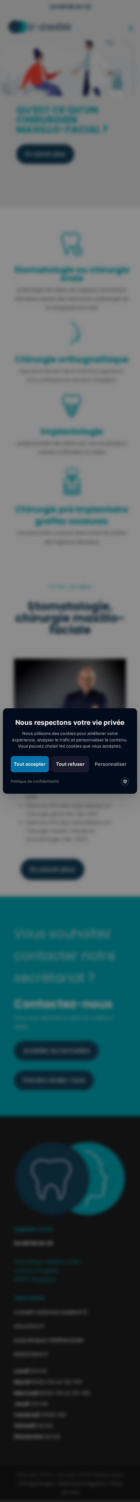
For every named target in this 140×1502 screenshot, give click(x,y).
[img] (125, 781)
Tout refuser (70, 764)
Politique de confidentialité (35, 781)
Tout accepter (30, 764)
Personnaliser (111, 764)
